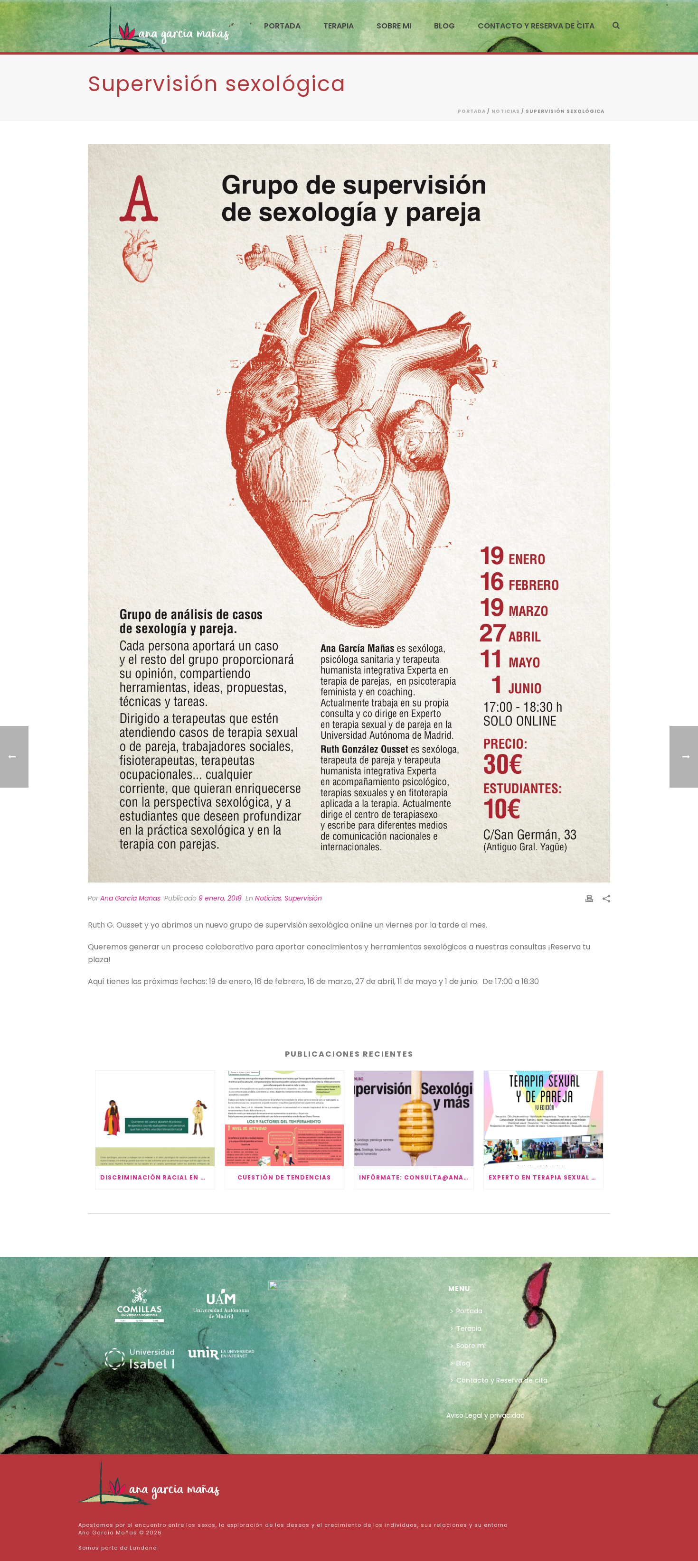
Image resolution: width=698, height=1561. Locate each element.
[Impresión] (589, 898)
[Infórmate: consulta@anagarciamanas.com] (413, 1118)
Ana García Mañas (130, 898)
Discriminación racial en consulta (157, 1177)
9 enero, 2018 (220, 898)
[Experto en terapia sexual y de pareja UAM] (543, 1118)
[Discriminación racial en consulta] (155, 1118)
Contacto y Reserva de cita (536, 25)
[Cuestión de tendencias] (284, 1118)
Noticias (505, 111)
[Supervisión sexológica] (349, 513)
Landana (143, 1548)
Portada (282, 25)
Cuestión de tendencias (284, 1177)
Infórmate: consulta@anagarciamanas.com (416, 1177)
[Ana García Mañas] (149, 1481)
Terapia (338, 25)
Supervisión (303, 898)
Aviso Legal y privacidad (485, 1415)
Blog (444, 25)
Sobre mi (394, 25)
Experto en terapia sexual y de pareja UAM (546, 1177)
